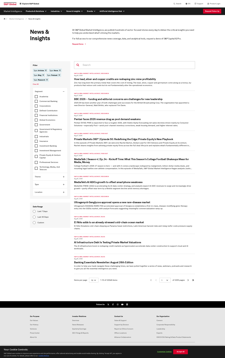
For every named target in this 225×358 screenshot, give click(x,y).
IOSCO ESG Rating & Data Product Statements (174, 337)
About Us (33, 337)
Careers (159, 320)
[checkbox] (50, 96)
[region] (112, 352)
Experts (159, 333)
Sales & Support (120, 320)
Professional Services (48, 162)
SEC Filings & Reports (80, 333)
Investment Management (50, 150)
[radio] (34, 211)
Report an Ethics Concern (123, 329)
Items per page (80, 280)
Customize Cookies (164, 352)
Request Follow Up (212, 11)
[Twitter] (108, 304)
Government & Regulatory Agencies (50, 130)
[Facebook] (113, 304)
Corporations (45, 106)
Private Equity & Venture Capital (50, 156)
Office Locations (120, 333)
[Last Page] (193, 280)
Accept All (180, 352)
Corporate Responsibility (166, 325)
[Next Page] (188, 280)
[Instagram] (118, 304)
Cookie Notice (43, 355)
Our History (34, 325)
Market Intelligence (16, 19)
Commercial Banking (48, 101)
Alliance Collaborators (122, 337)
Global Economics (47, 120)
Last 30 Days (43, 217)
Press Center (35, 333)
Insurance (43, 141)
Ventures (33, 329)
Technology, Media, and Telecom (49, 168)
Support (200, 4)
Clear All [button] (36, 84)
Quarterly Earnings (79, 329)
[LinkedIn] (127, 304)
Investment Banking (48, 146)
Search (178, 4)
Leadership (161, 329)
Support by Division (121, 325)
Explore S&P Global (30, 3)
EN (189, 4)
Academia (43, 96)
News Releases (78, 325)
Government (44, 125)
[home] (4, 19)
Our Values (34, 320)
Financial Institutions (48, 115)
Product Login (215, 4)
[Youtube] (122, 304)
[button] (46, 70)
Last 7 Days (42, 211)
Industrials (44, 136)
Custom (41, 222)
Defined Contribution (48, 110)
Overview (75, 320)
